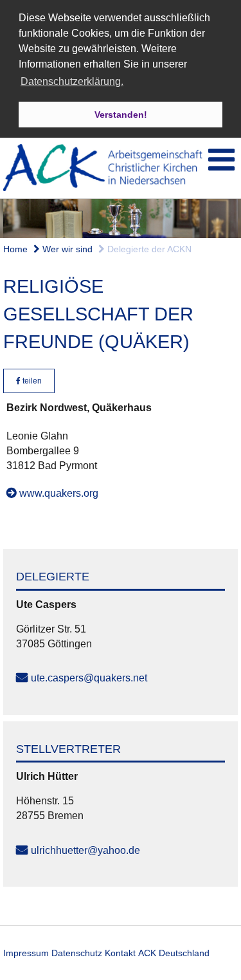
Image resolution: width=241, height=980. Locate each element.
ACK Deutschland (174, 953)
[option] (120, 218)
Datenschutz (76, 953)
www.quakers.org (58, 493)
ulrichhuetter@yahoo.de (85, 850)
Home (15, 249)
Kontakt (120, 953)
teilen (31, 380)
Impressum (26, 953)
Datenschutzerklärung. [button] (72, 81)
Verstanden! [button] (120, 114)
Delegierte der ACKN (148, 249)
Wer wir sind (66, 249)
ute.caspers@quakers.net (89, 677)
